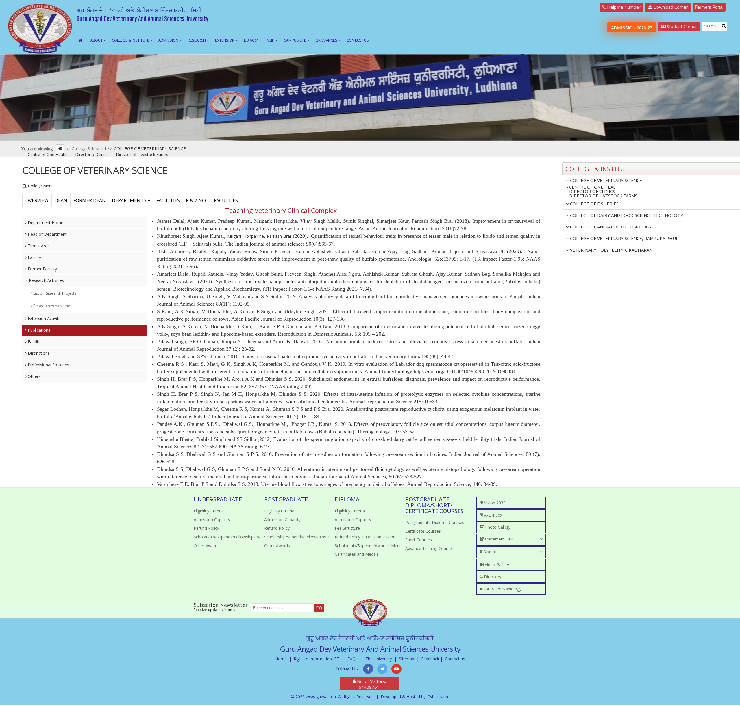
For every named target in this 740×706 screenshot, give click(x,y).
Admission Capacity (212, 519)
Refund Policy (206, 528)
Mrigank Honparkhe (245, 236)
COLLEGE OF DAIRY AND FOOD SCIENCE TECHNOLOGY (626, 215)
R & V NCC (197, 200)
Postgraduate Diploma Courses (434, 522)
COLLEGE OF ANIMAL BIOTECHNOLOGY (610, 227)
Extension (225, 40)
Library (251, 40)
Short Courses (418, 539)
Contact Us (358, 40)
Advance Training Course (428, 548)
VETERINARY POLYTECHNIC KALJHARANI (611, 250)
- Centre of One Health (47, 154)
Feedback (430, 659)
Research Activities (46, 280)
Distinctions (38, 353)
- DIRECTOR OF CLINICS (590, 191)
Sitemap (406, 659)
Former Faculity (42, 269)
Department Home (45, 222)
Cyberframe (438, 696)
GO (319, 608)
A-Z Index (492, 515)
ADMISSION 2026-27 (631, 27)
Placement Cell (498, 539)
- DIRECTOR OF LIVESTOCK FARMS (601, 196)
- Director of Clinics (91, 154)
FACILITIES (168, 200)
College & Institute (131, 40)
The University (378, 659)
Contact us (455, 659)
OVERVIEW (37, 200)
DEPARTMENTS (129, 200)
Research (197, 40)
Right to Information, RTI (317, 659)
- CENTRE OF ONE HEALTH (594, 187)
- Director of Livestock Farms (140, 154)
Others (33, 376)
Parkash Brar (279, 236)
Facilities (35, 341)
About (96, 40)
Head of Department (47, 234)
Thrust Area (38, 245)
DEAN (61, 200)
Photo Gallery (497, 527)
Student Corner (681, 26)
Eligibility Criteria (209, 511)
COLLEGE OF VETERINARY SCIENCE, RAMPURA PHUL (623, 238)
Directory (492, 576)
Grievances (326, 40)
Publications (38, 330)
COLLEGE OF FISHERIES (594, 204)
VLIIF (271, 40)
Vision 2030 (494, 503)
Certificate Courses (423, 531)
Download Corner (670, 7)
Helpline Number (623, 7)
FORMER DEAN (89, 200)
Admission (168, 40)
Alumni (489, 551)
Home (281, 659)
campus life (295, 40)
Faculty (34, 257)
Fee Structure (347, 528)
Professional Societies (48, 364)
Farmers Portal (709, 7)
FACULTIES (226, 200)
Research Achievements (54, 305)
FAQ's (352, 659)
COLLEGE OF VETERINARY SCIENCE (605, 180)
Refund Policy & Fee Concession (365, 537)
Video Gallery (496, 564)
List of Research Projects (54, 293)
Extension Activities (45, 318)
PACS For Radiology (502, 589)
